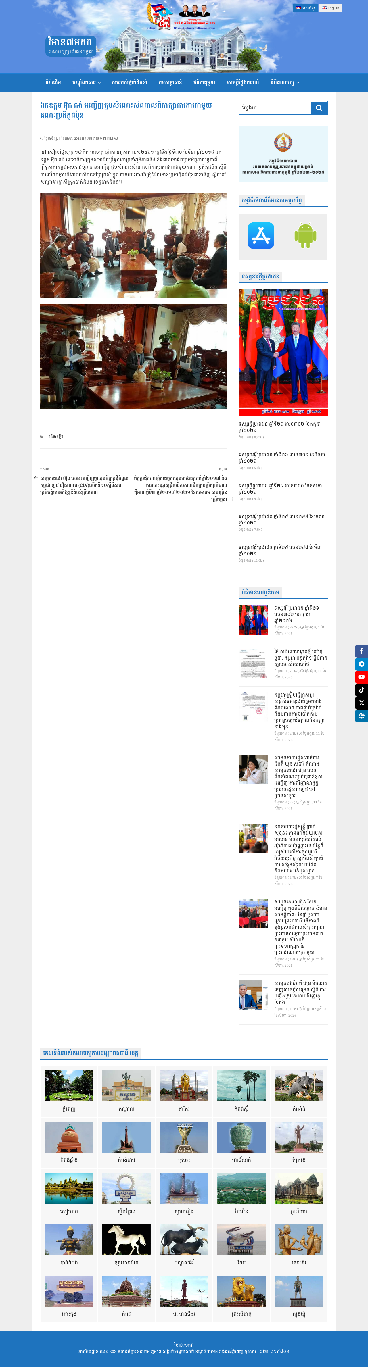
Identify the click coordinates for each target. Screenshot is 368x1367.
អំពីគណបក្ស (282, 82)
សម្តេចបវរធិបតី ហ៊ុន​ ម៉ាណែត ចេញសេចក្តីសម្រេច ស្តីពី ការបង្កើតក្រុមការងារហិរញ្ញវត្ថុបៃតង (300, 993)
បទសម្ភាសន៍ (170, 82)
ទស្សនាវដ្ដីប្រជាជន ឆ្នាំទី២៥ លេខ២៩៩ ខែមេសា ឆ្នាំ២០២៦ (282, 520)
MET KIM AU (109, 138)
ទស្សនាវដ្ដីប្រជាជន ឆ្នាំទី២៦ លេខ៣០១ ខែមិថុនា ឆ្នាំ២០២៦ (282, 458)
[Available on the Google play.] (305, 236)
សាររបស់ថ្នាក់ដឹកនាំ (129, 82)
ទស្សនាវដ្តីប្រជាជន (260, 277)
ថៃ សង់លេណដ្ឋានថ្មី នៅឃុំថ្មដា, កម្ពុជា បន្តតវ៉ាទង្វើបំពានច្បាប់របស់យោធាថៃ (300, 658)
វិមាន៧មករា (70, 43)
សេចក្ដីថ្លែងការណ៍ (243, 82)
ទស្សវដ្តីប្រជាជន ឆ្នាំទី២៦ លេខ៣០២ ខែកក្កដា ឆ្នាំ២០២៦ (280, 427)
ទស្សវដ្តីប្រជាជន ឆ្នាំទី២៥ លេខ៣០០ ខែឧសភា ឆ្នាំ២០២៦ (280, 489)
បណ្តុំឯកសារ (84, 82)
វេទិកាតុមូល (204, 82)
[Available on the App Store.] (261, 236)
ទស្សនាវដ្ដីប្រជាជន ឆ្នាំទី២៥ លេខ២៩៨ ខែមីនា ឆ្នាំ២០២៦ (280, 551)
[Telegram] (361, 664)
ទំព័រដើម (53, 82)
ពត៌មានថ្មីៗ (55, 436)
